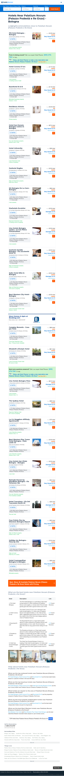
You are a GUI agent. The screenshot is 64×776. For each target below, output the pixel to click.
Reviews (53, 354)
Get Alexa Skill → (42, 62)
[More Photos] (36, 39)
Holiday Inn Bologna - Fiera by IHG (18, 541)
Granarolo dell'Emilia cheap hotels (12, 740)
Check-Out (35, 6)
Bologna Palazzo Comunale (43, 752)
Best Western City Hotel (14, 712)
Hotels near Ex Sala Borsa (39, 748)
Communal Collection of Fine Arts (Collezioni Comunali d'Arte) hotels (19, 752)
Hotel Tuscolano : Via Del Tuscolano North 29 (19, 502)
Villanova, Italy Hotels (38, 733)
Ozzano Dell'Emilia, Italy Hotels (39, 740)
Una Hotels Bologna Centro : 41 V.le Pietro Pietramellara (18, 229)
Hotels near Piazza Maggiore (10, 754)
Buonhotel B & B (16, 86)
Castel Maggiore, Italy (46, 735)
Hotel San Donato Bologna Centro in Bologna (16, 126)
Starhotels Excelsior (17, 208)
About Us (9, 772)
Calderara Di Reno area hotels (11, 737)
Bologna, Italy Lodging (9, 733)
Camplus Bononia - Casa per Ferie (19, 328)
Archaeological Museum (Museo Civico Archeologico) (16, 756)
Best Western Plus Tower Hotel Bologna (35, 712)
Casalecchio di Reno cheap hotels (23, 733)
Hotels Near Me (27, 772)
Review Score (52, 38)
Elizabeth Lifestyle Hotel (19, 349)
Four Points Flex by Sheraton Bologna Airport (19, 521)
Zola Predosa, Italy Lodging (38, 737)
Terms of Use (15, 772)
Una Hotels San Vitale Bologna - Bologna (18, 462)
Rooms (46, 6)
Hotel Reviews (52, 153)
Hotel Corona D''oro (17, 66)
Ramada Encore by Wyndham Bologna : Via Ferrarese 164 (19, 481)
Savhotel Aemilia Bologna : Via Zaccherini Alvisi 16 (19, 251)
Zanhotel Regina (16, 168)
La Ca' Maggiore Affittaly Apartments (19, 420)
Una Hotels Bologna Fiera (19, 381)
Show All (32, 742)
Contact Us (3, 772)
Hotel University (15, 148)
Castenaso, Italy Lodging (25, 737)
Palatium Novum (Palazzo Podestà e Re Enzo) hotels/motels (18, 748)
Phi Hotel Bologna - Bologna (17, 33)
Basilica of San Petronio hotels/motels (27, 754)
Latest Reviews (51, 72)
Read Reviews (52, 112)
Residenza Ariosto (16, 106)
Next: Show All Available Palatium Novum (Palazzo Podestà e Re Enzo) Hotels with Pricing (28, 583)
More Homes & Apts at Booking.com (18, 317)
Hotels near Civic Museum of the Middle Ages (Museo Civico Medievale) (20, 758)
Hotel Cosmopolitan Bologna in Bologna (17, 561)
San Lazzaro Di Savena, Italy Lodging (30, 735)
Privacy (21, 772)
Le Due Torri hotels (43, 758)
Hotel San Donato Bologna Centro (42, 685)
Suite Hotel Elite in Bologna (16, 273)
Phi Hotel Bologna (13, 677)
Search (50, 718)
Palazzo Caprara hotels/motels (37, 756)
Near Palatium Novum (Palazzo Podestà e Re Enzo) (12, 6)
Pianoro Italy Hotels (25, 740)
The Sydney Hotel (16, 401)
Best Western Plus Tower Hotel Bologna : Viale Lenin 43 (19, 441)
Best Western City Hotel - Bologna (19, 295)
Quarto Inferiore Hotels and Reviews (12, 735)
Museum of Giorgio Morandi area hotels (44, 750)
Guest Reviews (51, 213)
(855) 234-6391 (44, 772)
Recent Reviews (51, 92)
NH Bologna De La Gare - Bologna (19, 189)
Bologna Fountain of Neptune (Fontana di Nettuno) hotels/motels (18, 750)
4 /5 (50, 603)
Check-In (24, 6)
